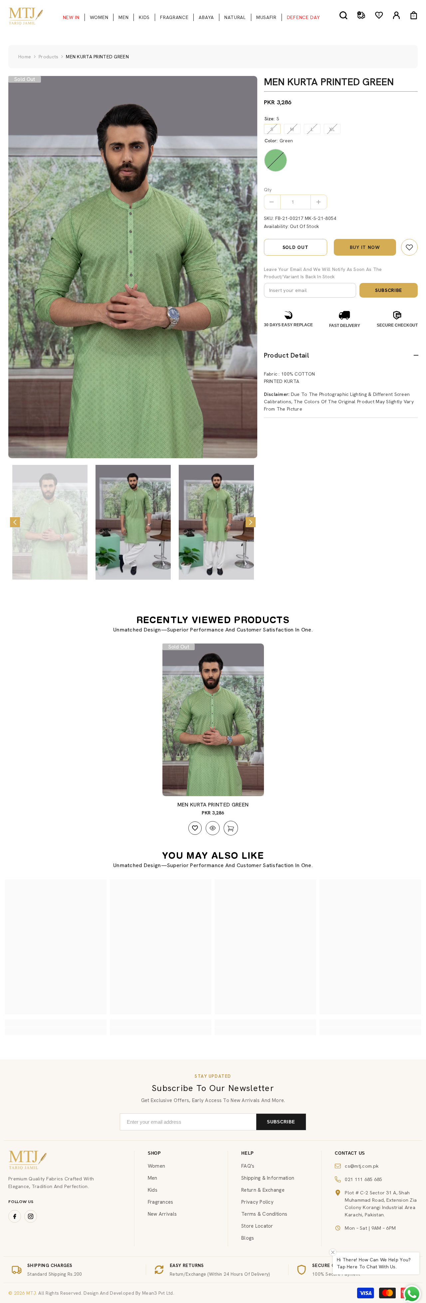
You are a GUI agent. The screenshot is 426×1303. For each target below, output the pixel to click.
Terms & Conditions (264, 1214)
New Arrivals (162, 1214)
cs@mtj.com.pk (362, 1166)
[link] (409, 247)
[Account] (396, 15)
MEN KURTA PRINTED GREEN (213, 804)
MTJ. (31, 1293)
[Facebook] (14, 1216)
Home (24, 57)
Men (152, 1178)
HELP (247, 1153)
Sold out (296, 247)
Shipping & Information (267, 1178)
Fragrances (160, 1202)
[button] (15, 522)
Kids (152, 1190)
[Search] (343, 15)
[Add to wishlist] (195, 828)
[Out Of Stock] (231, 828)
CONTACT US (350, 1153)
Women (156, 1166)
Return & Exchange (263, 1190)
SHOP (154, 1153)
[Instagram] (30, 1216)
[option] (132, 267)
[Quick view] (212, 828)
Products (48, 57)
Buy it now (365, 247)
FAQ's (247, 1166)
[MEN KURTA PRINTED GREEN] (213, 720)
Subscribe (388, 290)
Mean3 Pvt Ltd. (158, 1293)
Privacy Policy (257, 1202)
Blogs (247, 1238)
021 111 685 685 (363, 1179)
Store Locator (257, 1226)
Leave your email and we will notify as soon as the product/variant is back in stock (323, 273)
